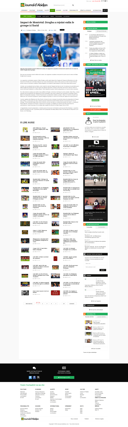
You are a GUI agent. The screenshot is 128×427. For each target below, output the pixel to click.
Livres (81, 393)
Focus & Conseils (99, 393)
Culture (65, 10)
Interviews (22, 414)
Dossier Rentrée (39, 408)
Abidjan (89, 31)
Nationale (22, 391)
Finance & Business (40, 391)
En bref (22, 397)
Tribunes (97, 403)
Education (52, 393)
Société (47, 10)
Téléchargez (96, 100)
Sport (52, 10)
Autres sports (45, 16)
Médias (52, 397)
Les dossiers (66, 16)
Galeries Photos (98, 408)
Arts (81, 396)
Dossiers (58, 10)
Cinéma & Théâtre (84, 391)
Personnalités (73, 10)
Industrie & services (39, 394)
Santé (96, 389)
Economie (38, 389)
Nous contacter (74, 418)
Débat (66, 410)
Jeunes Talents (23, 411)
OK (103, 270)
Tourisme (37, 396)
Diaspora (52, 396)
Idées (96, 401)
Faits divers (53, 400)
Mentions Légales (99, 418)
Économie (40, 10)
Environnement (53, 394)
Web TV (97, 410)
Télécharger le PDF (64, 377)
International (97, 10)
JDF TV (105, 10)
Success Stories (24, 408)
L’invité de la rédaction (25, 413)
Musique (82, 394)
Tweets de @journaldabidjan (90, 352)
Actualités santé (98, 391)
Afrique (51, 408)
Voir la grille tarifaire (95, 109)
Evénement (24, 10)
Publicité (87, 418)
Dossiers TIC (38, 410)
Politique (32, 10)
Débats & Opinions (85, 10)
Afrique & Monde (101, 31)
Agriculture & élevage (40, 393)
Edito (81, 406)
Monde (51, 410)
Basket (52, 16)
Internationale (23, 393)
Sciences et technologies (56, 399)
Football (39, 16)
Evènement (68, 406)
